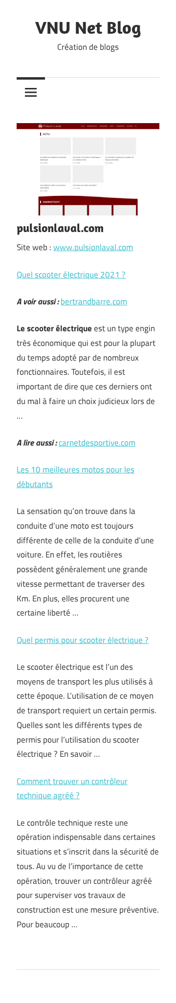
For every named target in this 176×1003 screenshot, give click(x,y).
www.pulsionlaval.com (93, 247)
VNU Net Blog (88, 27)
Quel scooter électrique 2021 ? (71, 274)
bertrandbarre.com (94, 301)
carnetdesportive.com (97, 442)
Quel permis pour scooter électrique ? (83, 640)
